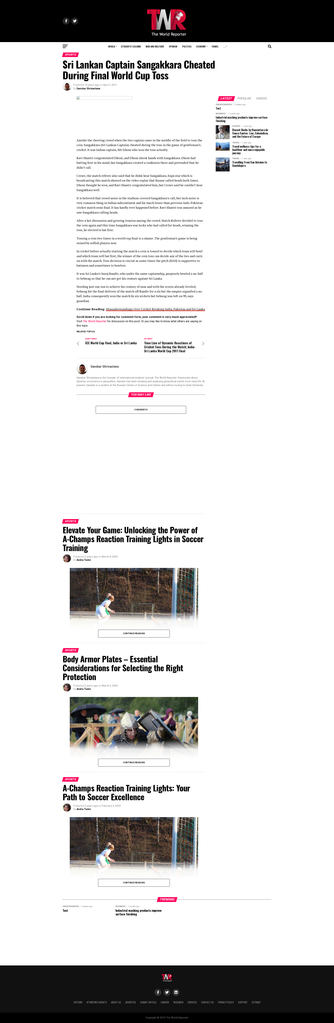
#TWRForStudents (97, 1002)
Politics (186, 46)
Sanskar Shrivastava (88, 88)
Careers (165, 1002)
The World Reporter (94, 321)
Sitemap (256, 1002)
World (111, 46)
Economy (201, 46)
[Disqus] (141, 457)
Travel (214, 46)
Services (192, 1002)
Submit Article (148, 1002)
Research (178, 1002)
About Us (116, 1002)
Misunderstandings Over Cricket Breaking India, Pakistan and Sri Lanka (155, 309)
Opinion (173, 46)
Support (243, 1002)
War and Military (155, 46)
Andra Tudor (84, 560)
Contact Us (207, 1002)
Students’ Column (131, 46)
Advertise (130, 1002)
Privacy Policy (226, 1002)
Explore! (78, 1002)
